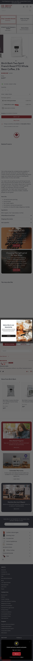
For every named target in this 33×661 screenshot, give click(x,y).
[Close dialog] (31, 320)
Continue (8, 335)
